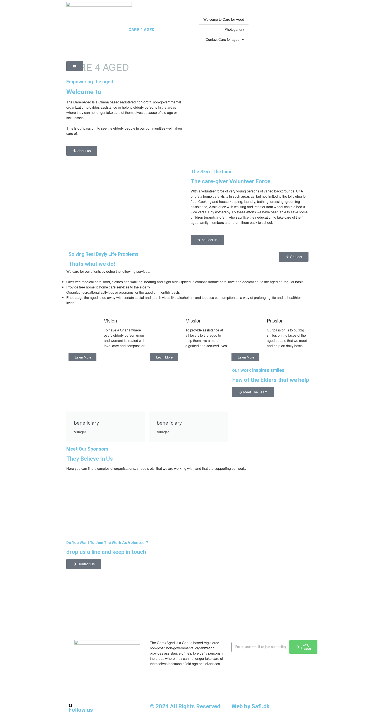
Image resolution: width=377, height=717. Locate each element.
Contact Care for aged (223, 39)
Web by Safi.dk (250, 706)
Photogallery (234, 29)
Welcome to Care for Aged (223, 19)
